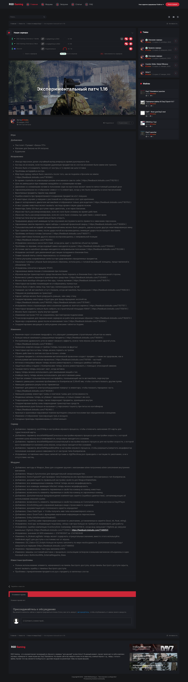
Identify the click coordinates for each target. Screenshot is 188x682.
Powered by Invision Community (94, 679)
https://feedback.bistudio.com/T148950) (90, 530)
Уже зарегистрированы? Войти (151, 4)
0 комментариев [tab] (19, 595)
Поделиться (109, 123)
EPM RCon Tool (151, 122)
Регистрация (172, 4)
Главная (34, 4)
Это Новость (35, 17)
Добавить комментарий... (34, 621)
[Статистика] (122, 38)
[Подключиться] (43, 38)
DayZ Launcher (151, 132)
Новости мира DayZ (72, 84)
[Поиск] (44, 17)
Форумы (49, 4)
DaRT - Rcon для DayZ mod (155, 112)
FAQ (91, 4)
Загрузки (64, 4)
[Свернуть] (133, 33)
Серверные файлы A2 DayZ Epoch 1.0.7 (160, 101)
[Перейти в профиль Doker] (13, 121)
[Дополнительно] (131, 38)
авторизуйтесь (83, 612)
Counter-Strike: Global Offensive (156, 64)
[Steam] (177, 17)
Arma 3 (147, 72)
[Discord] (173, 17)
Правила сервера (154, 48)
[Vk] (169, 17)
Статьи (78, 4)
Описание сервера (155, 40)
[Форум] (126, 38)
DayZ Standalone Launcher (155, 91)
